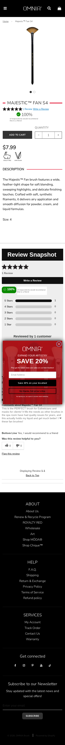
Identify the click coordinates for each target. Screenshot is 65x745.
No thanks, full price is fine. (33, 391)
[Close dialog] (59, 344)
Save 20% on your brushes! (32, 383)
